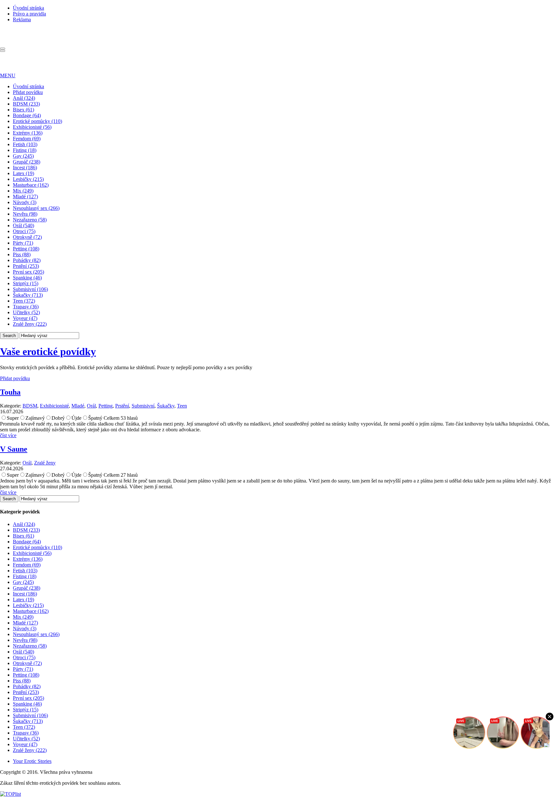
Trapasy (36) (26, 306)
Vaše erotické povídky (48, 351)
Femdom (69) (27, 138)
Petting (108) (26, 248)
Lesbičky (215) (28, 179)
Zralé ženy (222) (30, 324)
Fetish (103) (25, 144)
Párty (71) (23, 243)
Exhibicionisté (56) (32, 127)
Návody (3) (24, 202)
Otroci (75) (24, 231)
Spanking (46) (27, 277)
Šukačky (165, 405)
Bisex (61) (23, 109)
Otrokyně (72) (27, 237)
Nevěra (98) (25, 214)
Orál (91, 405)
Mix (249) (23, 190)
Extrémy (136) (27, 133)
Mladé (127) (25, 196)
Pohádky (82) (27, 260)
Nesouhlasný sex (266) (36, 208)
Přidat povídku (28, 92)
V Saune (13, 449)
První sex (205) (28, 272)
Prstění (122, 405)
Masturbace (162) (31, 185)
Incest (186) (25, 167)
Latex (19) (23, 173)
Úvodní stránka (28, 8)
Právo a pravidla (29, 13)
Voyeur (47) (25, 318)
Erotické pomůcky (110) (37, 121)
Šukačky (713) (28, 295)
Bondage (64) (27, 115)
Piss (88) (22, 254)
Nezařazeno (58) (30, 219)
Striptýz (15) (25, 283)
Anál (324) (24, 98)
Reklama (22, 19)
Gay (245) (23, 156)
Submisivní (143, 405)
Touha (10, 392)
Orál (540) (23, 225)
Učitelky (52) (26, 312)
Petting (105, 405)
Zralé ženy (45, 462)
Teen (182, 405)
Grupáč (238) (26, 161)
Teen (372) (24, 301)
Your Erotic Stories (32, 761)
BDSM (30, 405)
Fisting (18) (24, 150)
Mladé (77, 405)
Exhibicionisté (54, 405)
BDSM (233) (26, 104)
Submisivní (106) (30, 289)
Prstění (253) (26, 266)
